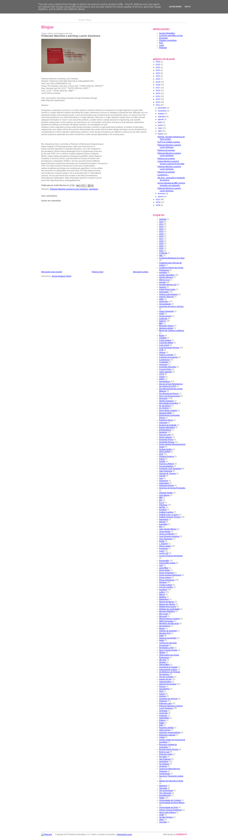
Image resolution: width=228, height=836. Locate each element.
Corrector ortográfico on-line (171, 35)
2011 (158, 105)
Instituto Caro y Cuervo (168, 515)
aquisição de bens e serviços (171, 306)
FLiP (161, 43)
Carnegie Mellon (166, 343)
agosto (161, 119)
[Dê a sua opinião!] (83, 185)
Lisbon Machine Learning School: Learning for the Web (170, 162)
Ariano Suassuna (166, 311)
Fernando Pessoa (166, 442)
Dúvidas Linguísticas (168, 40)
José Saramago (165, 539)
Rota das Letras (165, 754)
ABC (161, 255)
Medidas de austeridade (169, 609)
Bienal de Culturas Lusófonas (171, 330)
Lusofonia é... (163, 175)
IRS (160, 527)
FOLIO (162, 459)
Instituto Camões (166, 512)
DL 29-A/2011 (165, 406)
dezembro (162, 108)
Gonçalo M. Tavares (167, 473)
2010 (158, 199)
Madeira (162, 597)
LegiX (161, 45)
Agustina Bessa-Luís (168, 284)
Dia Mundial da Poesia (168, 393)
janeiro (161, 196)
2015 (158, 93)
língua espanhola (166, 573)
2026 (158, 62)
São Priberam (165, 759)
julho (160, 122)
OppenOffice (164, 665)
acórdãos (163, 272)
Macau (162, 594)
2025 (158, 64)
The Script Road (166, 790)
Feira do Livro (165, 435)
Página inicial (97, 272)
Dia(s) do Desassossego (169, 396)
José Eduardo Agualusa (169, 536)
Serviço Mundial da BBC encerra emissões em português (171, 184)
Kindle (162, 541)
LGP (161, 565)
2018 (158, 85)
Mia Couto (163, 614)
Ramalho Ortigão (166, 728)
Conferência (164, 360)
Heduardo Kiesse (166, 485)
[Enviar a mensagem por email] (80, 185)
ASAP (161, 314)
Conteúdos (163, 362)
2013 (158, 99)
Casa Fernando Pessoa (169, 348)
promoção (163, 713)
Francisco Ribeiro (166, 464)
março (161, 134)
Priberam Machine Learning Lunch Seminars (69, 189)
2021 (158, 76)
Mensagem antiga (140, 272)
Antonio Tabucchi (166, 297)
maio (160, 128)
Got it (188, 7)
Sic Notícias (164, 764)
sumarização (164, 774)
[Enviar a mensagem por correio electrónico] (77, 185)
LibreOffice (163, 568)
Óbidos (162, 652)
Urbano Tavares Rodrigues (170, 810)
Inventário (163, 524)
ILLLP (161, 502)
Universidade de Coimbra (170, 800)
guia (161, 478)
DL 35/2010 (164, 408)
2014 (158, 96)
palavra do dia (165, 679)
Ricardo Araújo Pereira (168, 749)
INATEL (162, 507)
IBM (160, 497)
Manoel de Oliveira (167, 604)
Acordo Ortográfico (167, 33)
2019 (158, 82)
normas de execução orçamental (168, 644)
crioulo (162, 377)
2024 (158, 67)
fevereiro (162, 194)
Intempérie (163, 519)
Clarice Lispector (166, 355)
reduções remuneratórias (169, 732)
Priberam (163, 48)
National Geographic (168, 638)
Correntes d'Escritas (167, 367)
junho (160, 125)
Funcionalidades (166, 466)
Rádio (161, 723)
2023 (158, 70)
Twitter (162, 798)
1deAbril (162, 219)
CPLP (161, 374)
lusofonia (163, 590)
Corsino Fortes (165, 369)
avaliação (163, 318)
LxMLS (162, 592)
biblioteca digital (166, 328)
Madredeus (164, 599)
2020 (158, 79)
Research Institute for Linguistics (168, 745)
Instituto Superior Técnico (170, 517)
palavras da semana (167, 684)
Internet (162, 522)
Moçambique (164, 626)
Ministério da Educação (169, 623)
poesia (162, 694)
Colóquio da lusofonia (168, 357)
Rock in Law (164, 752)
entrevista (163, 422)
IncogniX (163, 510)
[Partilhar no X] (86, 185)
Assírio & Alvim (165, 316)
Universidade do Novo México (172, 803)
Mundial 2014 (165, 633)
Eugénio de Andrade (168, 425)
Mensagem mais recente (51, 272)
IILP (160, 500)
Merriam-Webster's (167, 611)
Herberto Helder (166, 493)
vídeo (161, 819)
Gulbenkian (164, 483)
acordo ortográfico (166, 275)
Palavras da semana (166, 150)
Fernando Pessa (166, 439)
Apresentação (165, 304)
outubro (161, 114)
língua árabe (164, 570)
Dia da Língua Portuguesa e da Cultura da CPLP (171, 385)
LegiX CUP (164, 553)
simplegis (163, 766)
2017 (158, 88)
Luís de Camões (166, 587)
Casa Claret (164, 345)
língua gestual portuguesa (170, 575)
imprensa (163, 505)
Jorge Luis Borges (166, 534)
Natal (161, 635)
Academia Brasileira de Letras (172, 258)
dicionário (163, 398)
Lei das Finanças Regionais (171, 556)
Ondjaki (162, 662)
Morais (162, 628)
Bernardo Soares (166, 326)
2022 (158, 73)
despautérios (164, 381)
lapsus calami (165, 546)
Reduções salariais (167, 735)
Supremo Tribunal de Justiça (171, 776)
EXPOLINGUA (165, 430)
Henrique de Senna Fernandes (172, 488)
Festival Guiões (165, 449)
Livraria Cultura (165, 585)
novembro (162, 111)
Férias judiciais (165, 437)
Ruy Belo (163, 757)
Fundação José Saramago (170, 468)
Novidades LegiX (166, 648)
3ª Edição (163, 253)
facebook (163, 432)
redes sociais (164, 730)
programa (163, 711)
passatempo (164, 689)
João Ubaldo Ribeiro (168, 529)
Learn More (175, 7)
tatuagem (163, 786)
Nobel (161, 640)
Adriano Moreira (166, 277)
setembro (162, 117)
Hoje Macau (164, 495)
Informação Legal (124, 834)
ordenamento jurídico (168, 669)
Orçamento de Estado (168, 667)
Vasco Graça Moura (167, 812)
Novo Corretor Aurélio (168, 650)
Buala (161, 335)
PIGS (161, 691)
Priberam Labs (165, 703)
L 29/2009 (163, 544)
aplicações (163, 301)
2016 (158, 90)
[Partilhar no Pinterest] (92, 185)
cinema (162, 352)
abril (160, 131)
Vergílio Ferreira (166, 817)
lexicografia (164, 561)
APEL (161, 299)
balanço (162, 321)
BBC (161, 323)
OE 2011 (162, 660)
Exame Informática (167, 427)
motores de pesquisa (168, 631)
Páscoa (162, 686)
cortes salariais (165, 372)
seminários (93, 189)
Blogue (89, 20)
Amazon (162, 287)
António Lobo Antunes (168, 294)
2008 (158, 205)
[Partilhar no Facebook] (89, 185)
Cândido (162, 338)
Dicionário (163, 38)
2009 (158, 202)
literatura (163, 582)
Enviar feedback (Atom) (62, 276)
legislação (163, 548)
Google (162, 476)
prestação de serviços (168, 699)
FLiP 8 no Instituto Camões (168, 142)
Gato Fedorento (165, 471)
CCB (161, 350)
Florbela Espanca (166, 456)
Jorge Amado (164, 531)
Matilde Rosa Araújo (167, 606)
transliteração (165, 795)
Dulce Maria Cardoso (168, 410)
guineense (163, 481)
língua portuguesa (166, 580)
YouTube (163, 822)
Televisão (163, 788)
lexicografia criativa (167, 563)
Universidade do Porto (168, 807)
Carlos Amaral (165, 340)
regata (162, 737)
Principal (81, 20)
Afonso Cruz (164, 280)
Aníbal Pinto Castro (167, 289)
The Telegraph (165, 793)
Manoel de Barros (166, 602)
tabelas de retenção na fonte (171, 781)
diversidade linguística (168, 403)
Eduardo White (165, 413)
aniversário (164, 292)
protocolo (163, 715)
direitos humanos (166, 401)
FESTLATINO (164, 452)
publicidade (164, 718)
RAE (161, 725)
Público (162, 720)
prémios (162, 696)
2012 (158, 102)
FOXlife (162, 461)
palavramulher (165, 682)
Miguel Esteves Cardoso (169, 619)
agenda (162, 282)
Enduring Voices (166, 420)
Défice (162, 379)
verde (161, 815)
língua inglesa (165, 577)
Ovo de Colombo (166, 677)
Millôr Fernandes (166, 621)
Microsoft (163, 616)
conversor (163, 364)
